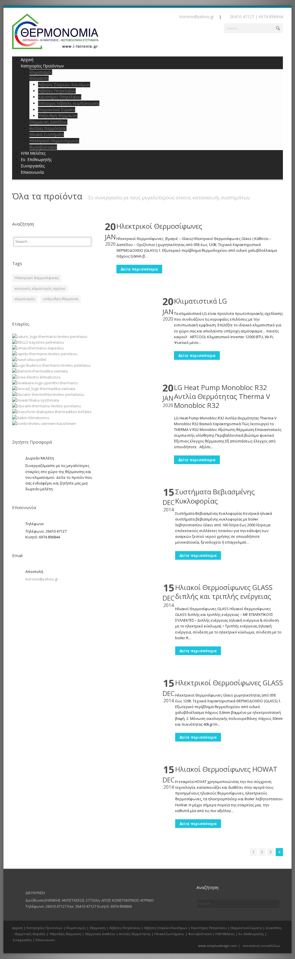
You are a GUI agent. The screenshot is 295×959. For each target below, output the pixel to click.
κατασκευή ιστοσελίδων (261, 945)
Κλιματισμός (40, 72)
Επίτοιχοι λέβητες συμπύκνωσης (68, 103)
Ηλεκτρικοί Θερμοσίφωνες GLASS (229, 682)
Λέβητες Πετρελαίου (57, 91)
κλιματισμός (25, 298)
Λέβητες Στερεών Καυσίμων (64, 84)
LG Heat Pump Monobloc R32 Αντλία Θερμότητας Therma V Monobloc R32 (222, 396)
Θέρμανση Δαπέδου (48, 122)
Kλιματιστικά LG (200, 301)
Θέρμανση (39, 78)
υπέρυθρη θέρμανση (60, 298)
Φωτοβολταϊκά (43, 147)
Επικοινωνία (32, 172)
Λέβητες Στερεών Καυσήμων (165, 928)
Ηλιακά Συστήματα (46, 134)
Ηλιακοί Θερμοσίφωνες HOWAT (226, 769)
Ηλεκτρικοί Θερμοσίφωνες (54, 140)
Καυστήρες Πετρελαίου (59, 97)
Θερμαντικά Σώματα (56, 109)
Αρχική (27, 59)
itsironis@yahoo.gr (41, 579)
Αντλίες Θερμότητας (48, 128)
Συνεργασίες (33, 166)
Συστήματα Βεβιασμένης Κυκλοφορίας (215, 496)
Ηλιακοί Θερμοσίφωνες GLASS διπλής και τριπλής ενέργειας (224, 591)
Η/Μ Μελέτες (33, 153)
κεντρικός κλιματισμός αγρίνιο (40, 288)
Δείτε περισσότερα (139, 269)
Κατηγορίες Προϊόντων (45, 928)
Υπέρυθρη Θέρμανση (57, 115)
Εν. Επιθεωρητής (36, 159)
